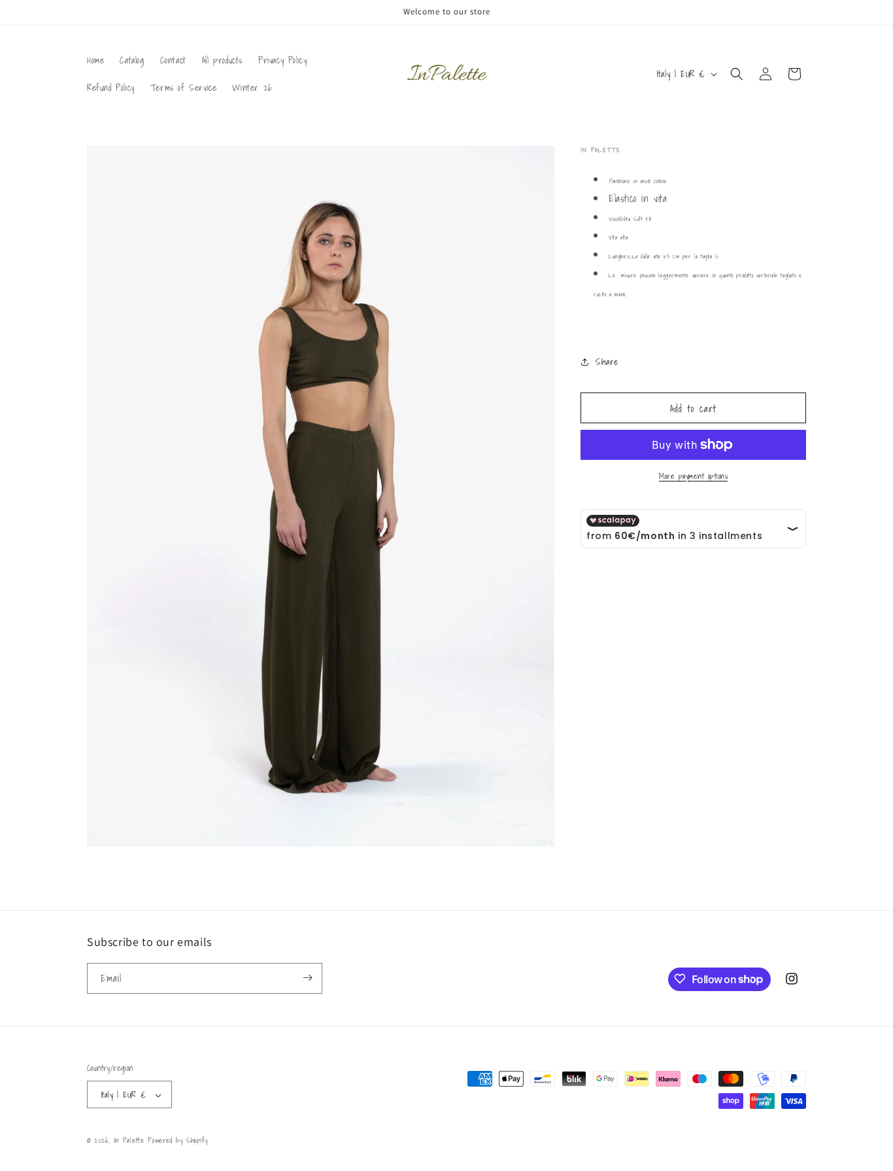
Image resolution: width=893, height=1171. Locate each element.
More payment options (693, 476)
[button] (736, 74)
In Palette (131, 1141)
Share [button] (607, 362)
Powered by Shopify (178, 1141)
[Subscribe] (307, 977)
